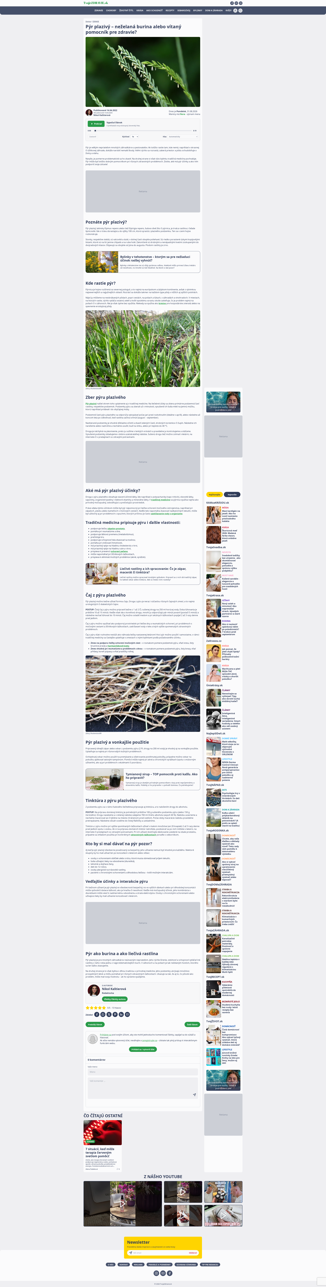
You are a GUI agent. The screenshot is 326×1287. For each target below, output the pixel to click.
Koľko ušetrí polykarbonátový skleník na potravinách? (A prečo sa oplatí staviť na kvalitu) (231, 819)
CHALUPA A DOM (230, 935)
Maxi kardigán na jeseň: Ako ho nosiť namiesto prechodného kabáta (231, 516)
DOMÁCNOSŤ (228, 835)
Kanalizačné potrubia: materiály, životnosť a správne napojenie (228, 945)
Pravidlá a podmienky (160, 1264)
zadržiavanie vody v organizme (166, 513)
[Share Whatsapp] (102, 1014)
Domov (88, 21)
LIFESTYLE (227, 759)
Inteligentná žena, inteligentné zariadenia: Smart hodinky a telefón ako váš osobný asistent (231, 721)
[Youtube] (236, 3)
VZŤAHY (226, 600)
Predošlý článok (95, 1024)
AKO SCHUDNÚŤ (154, 10)
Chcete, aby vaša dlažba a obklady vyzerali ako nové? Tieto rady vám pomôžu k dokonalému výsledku (230, 846)
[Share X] (109, 1014)
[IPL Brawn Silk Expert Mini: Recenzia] (223, 1215)
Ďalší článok (192, 1024)
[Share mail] (127, 1014)
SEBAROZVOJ (183, 10)
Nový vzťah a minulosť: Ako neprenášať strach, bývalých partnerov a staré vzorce (231, 609)
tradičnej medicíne (160, 499)
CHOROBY (111, 10)
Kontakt (124, 1264)
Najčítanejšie (214, 494)
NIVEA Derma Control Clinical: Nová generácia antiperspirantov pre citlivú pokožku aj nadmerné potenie (230, 771)
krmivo (162, 303)
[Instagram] (240, 3)
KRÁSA (140, 10)
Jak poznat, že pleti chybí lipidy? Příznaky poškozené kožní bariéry (231, 654)
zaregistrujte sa (149, 1040)
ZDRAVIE (98, 10)
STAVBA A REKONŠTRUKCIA (230, 891)
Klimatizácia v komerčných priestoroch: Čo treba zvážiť (229, 920)
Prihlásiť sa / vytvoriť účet (143, 1049)
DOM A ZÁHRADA (214, 10)
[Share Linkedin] (121, 1014)
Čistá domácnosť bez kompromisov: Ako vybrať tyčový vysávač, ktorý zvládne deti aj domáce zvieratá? (231, 1037)
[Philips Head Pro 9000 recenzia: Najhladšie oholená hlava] (223, 1192)
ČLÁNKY (226, 690)
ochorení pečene (119, 551)
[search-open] (240, 11)
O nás (110, 1264)
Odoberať (193, 1253)
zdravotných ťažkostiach (143, 834)
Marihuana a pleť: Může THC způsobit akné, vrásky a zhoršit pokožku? (231, 673)
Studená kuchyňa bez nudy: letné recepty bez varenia (231, 1008)
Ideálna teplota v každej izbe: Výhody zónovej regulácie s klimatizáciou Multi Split (230, 965)
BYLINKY (197, 10)
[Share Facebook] (96, 1014)
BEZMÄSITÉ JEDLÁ (231, 1001)
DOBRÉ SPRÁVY (229, 738)
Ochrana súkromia (186, 1264)
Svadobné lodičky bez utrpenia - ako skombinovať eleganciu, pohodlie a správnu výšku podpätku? (231, 563)
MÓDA (225, 507)
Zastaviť (92, 137)
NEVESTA (226, 552)
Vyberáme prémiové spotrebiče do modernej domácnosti (229, 990)
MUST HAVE (228, 575)
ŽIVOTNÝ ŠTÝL (126, 10)
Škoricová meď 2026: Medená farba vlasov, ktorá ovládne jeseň (229, 535)
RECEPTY (170, 10)
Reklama (138, 1264)
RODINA (226, 620)
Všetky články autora (115, 999)
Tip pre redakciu (210, 1264)
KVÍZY (229, 10)
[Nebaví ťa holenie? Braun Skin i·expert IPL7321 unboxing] (183, 1215)
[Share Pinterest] (115, 1014)
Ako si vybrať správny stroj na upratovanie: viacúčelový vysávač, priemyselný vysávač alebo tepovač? (230, 871)
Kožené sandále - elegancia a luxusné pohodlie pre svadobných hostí (231, 583)
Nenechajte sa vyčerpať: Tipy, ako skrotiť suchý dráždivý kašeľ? (231, 697)
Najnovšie (232, 494)
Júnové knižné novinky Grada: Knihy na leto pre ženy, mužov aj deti (231, 1058)
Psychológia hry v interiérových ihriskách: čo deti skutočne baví (231, 797)
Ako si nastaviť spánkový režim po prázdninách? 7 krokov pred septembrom (230, 629)
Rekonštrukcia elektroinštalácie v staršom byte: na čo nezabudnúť (230, 900)
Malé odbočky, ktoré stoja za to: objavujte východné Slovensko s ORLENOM (230, 748)
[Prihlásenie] (235, 11)
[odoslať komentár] (194, 1095)
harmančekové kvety (118, 645)
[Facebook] (232, 3)
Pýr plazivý (91, 403)
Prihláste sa (105, 1034)
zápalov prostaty (116, 528)
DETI (224, 790)
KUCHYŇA (227, 981)
